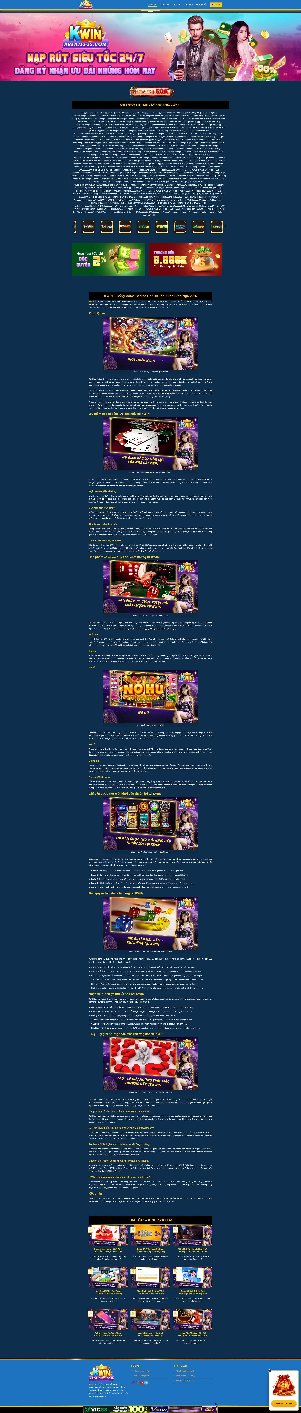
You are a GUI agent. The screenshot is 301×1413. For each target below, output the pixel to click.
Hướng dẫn (201, 5)
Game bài (188, 5)
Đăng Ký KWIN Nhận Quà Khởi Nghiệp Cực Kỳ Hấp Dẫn (193, 1292)
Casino (177, 5)
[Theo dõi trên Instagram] (137, 1383)
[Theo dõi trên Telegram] (146, 1383)
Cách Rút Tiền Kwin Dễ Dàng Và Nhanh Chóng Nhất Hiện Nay (150, 1250)
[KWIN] (92, 4)
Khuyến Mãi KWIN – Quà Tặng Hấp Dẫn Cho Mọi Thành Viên (108, 1250)
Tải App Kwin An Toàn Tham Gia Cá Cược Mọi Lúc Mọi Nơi (108, 1334)
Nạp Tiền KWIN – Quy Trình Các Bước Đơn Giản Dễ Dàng (108, 1292)
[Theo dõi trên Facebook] (133, 1383)
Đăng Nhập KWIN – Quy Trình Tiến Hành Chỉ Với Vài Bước (150, 1292)
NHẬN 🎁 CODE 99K (284, 1403)
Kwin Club (93, 1384)
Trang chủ (152, 5)
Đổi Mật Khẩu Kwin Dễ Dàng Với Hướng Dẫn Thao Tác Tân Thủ (193, 1250)
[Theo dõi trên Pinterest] (142, 1383)
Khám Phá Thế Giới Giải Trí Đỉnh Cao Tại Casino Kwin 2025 (192, 1334)
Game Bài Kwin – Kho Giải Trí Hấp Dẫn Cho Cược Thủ (150, 1334)
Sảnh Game (165, 5)
